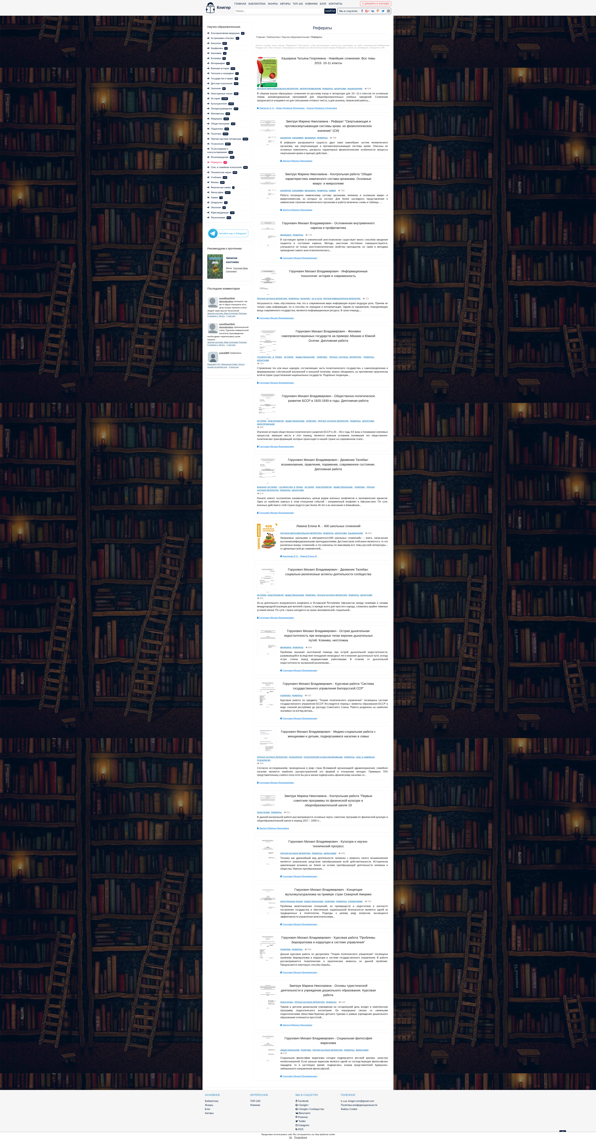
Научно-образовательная (295, 37)
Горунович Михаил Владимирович (299, 258)
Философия (220, 192)
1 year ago (230, 316)
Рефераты (327, 89)
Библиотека (257, 3)
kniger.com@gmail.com (361, 1101)
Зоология (218, 88)
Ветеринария (220, 63)
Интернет (305, 299)
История (219, 98)
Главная (240, 3)
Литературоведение (224, 108)
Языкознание (220, 217)
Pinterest (302, 1117)
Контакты (335, 3)
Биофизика (219, 48)
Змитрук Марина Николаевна (297, 161)
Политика (219, 133)
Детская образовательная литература (277, 89)
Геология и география (224, 73)
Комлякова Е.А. (290, 556)
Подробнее (300, 1137)
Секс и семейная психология (229, 167)
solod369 (224, 353)
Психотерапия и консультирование (323, 757)
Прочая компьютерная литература (342, 299)
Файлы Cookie (349, 1109)
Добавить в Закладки (377, 3)
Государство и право (224, 78)
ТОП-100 (298, 3)
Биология (218, 43)
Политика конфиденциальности (359, 1105)
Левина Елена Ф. (308, 556)
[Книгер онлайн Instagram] (388, 10)
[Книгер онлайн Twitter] (383, 10)
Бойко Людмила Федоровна (290, 108)
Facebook (303, 1101)
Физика (217, 182)
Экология (218, 207)
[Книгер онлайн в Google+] (367, 10)
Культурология (222, 103)
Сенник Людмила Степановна (321, 108)
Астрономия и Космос (225, 38)
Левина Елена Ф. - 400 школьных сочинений (328, 526)
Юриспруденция (222, 212)
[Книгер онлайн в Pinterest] (377, 10)
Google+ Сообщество (311, 1109)
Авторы (285, 3)
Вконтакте (304, 1113)
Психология (220, 143)
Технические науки (224, 172)
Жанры (273, 3)
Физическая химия (222, 187)
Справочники (355, 901)
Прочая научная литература (229, 138)
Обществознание (223, 123)
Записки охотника (232, 260)
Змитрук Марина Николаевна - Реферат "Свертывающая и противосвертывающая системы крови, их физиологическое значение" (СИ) (328, 126)
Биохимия (218, 53)
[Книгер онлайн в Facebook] (362, 10)
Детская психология (224, 83)
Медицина (219, 118)
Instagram (303, 1125)
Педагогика (219, 128)
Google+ (304, 1105)
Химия (216, 197)
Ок (290, 1137)
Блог (323, 3)
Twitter (302, 1121)
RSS (300, 1129)
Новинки (311, 3)
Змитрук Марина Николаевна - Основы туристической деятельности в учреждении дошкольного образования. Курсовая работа (328, 990)
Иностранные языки (224, 93)
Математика (220, 113)
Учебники (219, 177)
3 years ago (234, 367)
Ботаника (218, 58)
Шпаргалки (219, 202)
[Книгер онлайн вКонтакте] (372, 10)
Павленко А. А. (267, 108)
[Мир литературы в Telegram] (228, 233)
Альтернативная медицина (227, 33)
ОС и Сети (317, 299)
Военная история (223, 68)
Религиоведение (222, 157)
